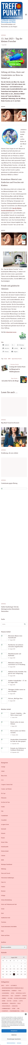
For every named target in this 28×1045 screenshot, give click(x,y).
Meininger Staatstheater (6, 864)
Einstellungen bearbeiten (14, 1039)
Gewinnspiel (5, 993)
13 (14, 968)
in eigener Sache (5, 824)
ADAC (2, 985)
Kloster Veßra (4, 842)
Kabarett (3, 833)
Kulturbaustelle (4, 846)
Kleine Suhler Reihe (20, 998)
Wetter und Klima (5, 935)
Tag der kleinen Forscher (17, 358)
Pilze (19, 1003)
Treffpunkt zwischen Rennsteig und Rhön (8, 21)
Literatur (3, 855)
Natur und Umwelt (5, 873)
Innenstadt (3, 829)
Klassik (3, 837)
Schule (2, 908)
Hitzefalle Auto (21, 993)
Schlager (3, 895)
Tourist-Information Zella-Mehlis (9, 926)
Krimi (3, 1000)
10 (3, 968)
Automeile (14, 985)
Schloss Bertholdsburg (6, 900)
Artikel (3, 35)
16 (25, 968)
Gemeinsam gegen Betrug (9, 483)
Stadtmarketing (14, 1011)
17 (3, 971)
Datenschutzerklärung (11, 1042)
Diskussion (3, 797)
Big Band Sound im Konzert (10, 423)
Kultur (9, 1000)
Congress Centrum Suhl (6, 784)
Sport (2, 913)
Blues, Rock (4, 775)
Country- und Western (6, 789)
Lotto (21, 1000)
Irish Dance (5, 995)
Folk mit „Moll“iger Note (15, 698)
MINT (9, 358)
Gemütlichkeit (4, 815)
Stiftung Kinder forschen (11, 332)
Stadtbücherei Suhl (5, 917)
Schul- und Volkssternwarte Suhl (9, 904)
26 (10, 974)
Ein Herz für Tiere (5, 802)
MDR (2, 860)
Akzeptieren (14, 1030)
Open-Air (3, 882)
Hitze (12, 993)
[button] (26, 1014)
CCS (2, 780)
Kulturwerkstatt (4, 851)
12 (10, 968)
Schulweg (15, 1006)
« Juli (4, 957)
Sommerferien (6, 1008)
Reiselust (3, 891)
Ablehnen (14, 1035)
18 (6, 971)
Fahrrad (14, 990)
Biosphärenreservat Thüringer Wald (12, 988)
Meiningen (5, 1003)
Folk (2, 811)
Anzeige (3, 766)
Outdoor (3, 886)
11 (6, 968)
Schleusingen (6, 1006)
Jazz (12, 995)
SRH (18, 1008)
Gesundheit (3, 820)
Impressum (19, 1042)
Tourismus (3, 922)
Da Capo (3, 793)
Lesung (15, 1000)
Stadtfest (5, 1011)
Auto (7, 985)
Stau (22, 1011)
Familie (3, 806)
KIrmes (4, 998)
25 (6, 974)
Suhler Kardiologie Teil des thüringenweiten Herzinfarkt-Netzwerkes (10, 609)
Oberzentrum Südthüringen (7, 877)
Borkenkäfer (6, 990)
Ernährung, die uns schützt (9, 453)
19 (10, 971)
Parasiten (13, 1003)
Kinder (5, 358)
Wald (2, 931)
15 (21, 968)
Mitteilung (3, 868)
